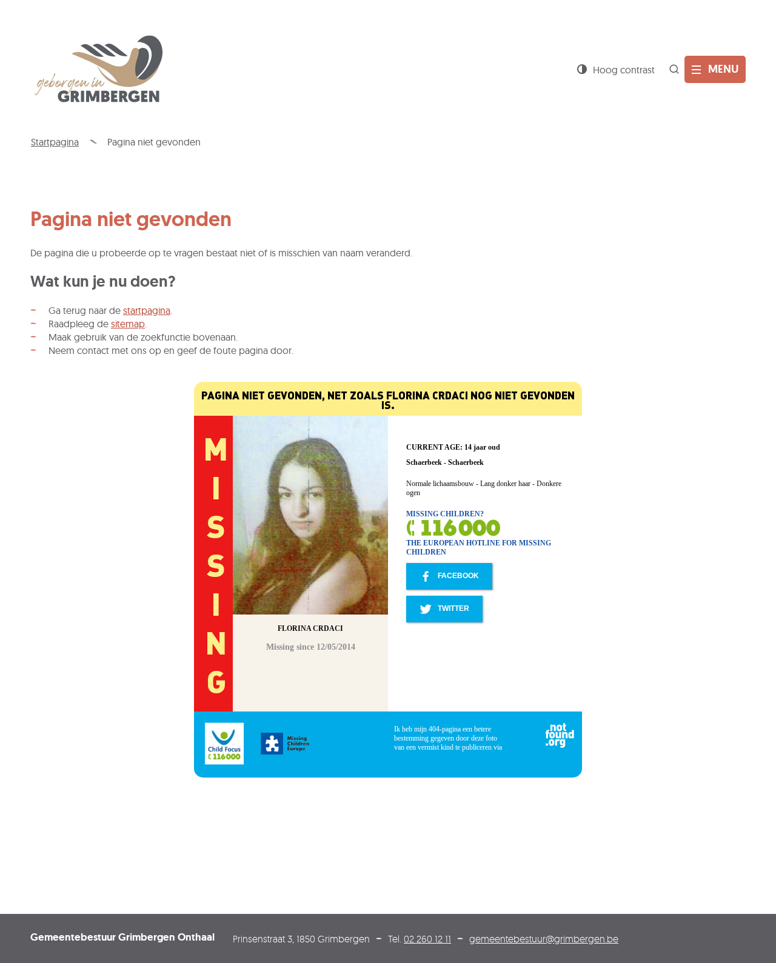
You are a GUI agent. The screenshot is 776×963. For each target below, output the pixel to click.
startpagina (146, 310)
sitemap (128, 324)
